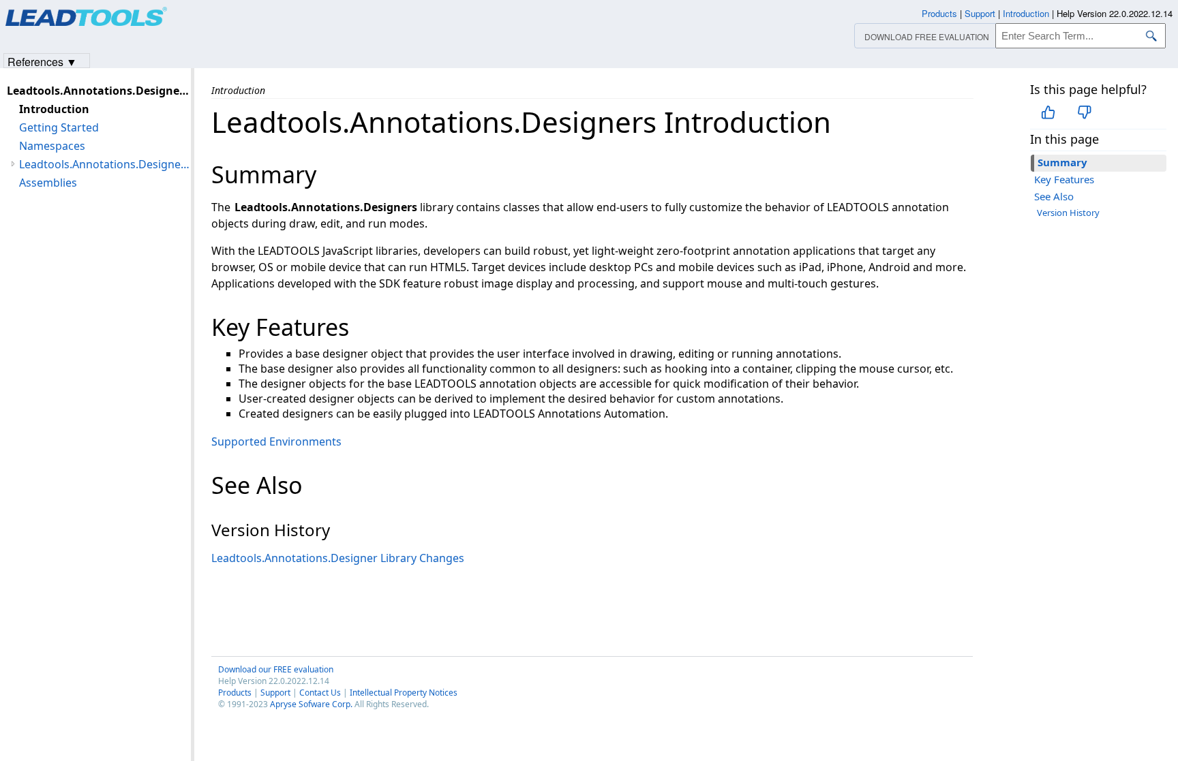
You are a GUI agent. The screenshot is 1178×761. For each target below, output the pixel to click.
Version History (1068, 212)
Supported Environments (276, 441)
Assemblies (48, 182)
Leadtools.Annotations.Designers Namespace (105, 164)
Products (235, 692)
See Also (1054, 196)
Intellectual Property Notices (403, 692)
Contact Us (320, 692)
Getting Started (59, 127)
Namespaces (52, 145)
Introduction (54, 109)
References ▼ (42, 61)
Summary (1062, 162)
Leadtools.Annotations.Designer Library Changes (337, 557)
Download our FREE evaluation (275, 669)
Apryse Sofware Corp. (311, 704)
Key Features (1064, 179)
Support (275, 692)
